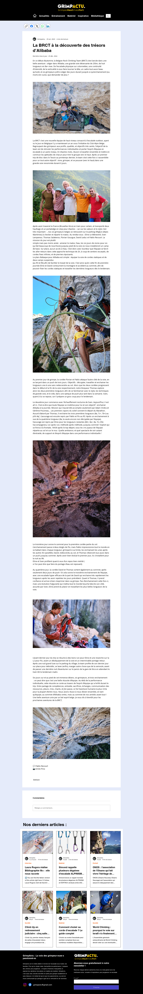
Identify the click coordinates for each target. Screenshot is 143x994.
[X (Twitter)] (37, 26)
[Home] (35, 16)
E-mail (76, 978)
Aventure (36, 780)
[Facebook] (31, 26)
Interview (28, 863)
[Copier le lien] (26, 26)
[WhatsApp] (42, 26)
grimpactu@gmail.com (42, 985)
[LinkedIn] (47, 26)
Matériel (61, 863)
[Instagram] (25, 985)
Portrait (95, 863)
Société (27, 923)
